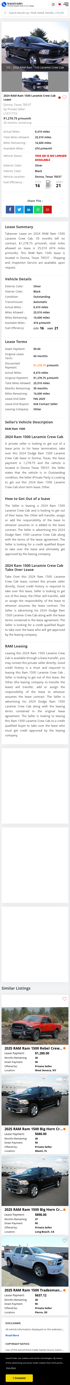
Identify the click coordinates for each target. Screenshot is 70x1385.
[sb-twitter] (19, 209)
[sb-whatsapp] (38, 209)
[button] (65, 4)
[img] (35, 46)
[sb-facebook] (10, 209)
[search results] (53, 4)
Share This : (35, 201)
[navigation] (35, 61)
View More (11, 1367)
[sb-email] (47, 209)
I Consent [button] (19, 1378)
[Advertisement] (35, 789)
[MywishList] (59, 4)
